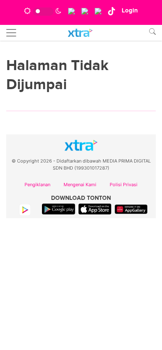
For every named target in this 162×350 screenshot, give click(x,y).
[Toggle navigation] (11, 33)
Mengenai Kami (80, 184)
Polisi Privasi (123, 184)
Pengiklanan (37, 184)
